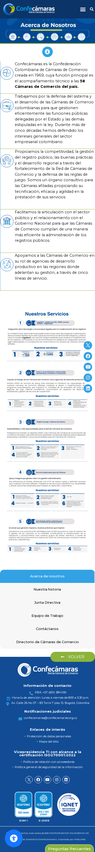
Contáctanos (47, 629)
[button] (82, 9)
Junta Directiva (47, 602)
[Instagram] (56, 779)
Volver (75, 656)
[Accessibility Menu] (13, 838)
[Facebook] (38, 779)
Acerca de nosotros (47, 576)
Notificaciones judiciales (47, 711)
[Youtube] (47, 779)
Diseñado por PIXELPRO (72, 839)
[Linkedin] (66, 779)
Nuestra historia (47, 589)
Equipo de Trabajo (47, 616)
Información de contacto (47, 686)
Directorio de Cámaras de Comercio (47, 642)
